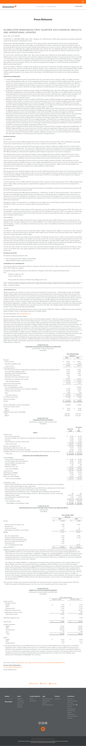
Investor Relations (35, 696)
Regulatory (44, 702)
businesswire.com (22, 662)
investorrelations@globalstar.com (13, 667)
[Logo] (43, 729)
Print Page (53, 683)
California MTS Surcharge (47, 704)
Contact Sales (79, 6)
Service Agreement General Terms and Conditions (71, 710)
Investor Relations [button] (51, 6)
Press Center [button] (41, 6)
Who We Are (19, 698)
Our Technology (20, 700)
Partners (57, 696)
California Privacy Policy (72, 700)
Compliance (70, 696)
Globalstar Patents (46, 700)
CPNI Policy (69, 706)
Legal (43, 696)
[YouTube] (46, 723)
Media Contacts (33, 700)
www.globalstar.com (25, 314)
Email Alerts (34, 683)
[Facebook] (40, 723)
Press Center (8, 701)
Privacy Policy (70, 698)
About (19, 696)
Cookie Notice (70, 702)
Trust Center (69, 718)
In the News (19, 706)
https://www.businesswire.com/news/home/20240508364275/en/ (46, 662)
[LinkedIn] (43, 723)
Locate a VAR (57, 698)
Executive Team (20, 702)
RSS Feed (44, 683)
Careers (7, 696)
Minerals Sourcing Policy (47, 698)
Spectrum (32, 698)
